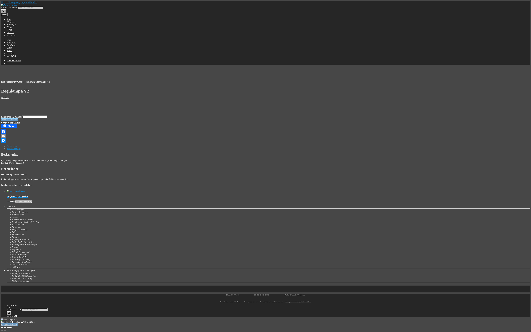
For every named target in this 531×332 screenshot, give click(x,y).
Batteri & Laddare (20, 212)
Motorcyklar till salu (20, 281)
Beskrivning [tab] (12, 146)
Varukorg (12, 316)
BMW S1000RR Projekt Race (25, 276)
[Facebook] (265, 131)
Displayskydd (18, 224)
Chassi (20, 82)
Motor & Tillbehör (20, 254)
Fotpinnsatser (18, 234)
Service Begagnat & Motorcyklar (21, 270)
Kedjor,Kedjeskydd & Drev (23, 242)
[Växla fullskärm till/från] (5, 327)
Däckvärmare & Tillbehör (23, 219)
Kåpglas (15, 237)
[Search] (3, 11)
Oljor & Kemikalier (20, 257)
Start (9, 19)
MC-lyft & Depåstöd (20, 252)
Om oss (10, 32)
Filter (14, 232)
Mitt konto (11, 35)
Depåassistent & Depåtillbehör (25, 222)
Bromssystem (18, 214)
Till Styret (16, 267)
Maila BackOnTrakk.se (294, 295)
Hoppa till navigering (10, 2)
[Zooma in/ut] (2, 327)
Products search (9, 7)
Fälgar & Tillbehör (20, 229)
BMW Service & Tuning (22, 278)
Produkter (11, 82)
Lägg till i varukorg (9, 120)
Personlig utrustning (21, 259)
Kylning (15, 247)
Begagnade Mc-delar (21, 273)
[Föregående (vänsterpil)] (2, 330)
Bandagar (11, 24)
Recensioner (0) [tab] (13, 148)
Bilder (9, 27)
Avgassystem (18, 210)
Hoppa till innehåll (29, 2)
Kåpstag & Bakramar (21, 239)
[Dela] (8, 327)
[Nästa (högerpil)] (5, 330)
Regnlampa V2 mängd (11, 117)
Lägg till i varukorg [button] (23, 201)
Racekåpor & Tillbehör (22, 262)
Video (9, 30)
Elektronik (16, 227)
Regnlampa (30, 82)
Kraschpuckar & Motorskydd (24, 244)
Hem (3, 82)
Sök (8, 307)
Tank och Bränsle (20, 264)
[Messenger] (265, 140)
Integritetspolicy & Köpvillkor (298, 302)
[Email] (265, 136)
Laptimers (16, 249)
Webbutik (11, 22)
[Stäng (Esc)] (10, 327)
